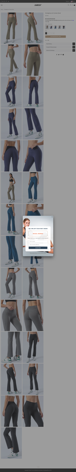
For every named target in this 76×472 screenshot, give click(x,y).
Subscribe (38, 247)
